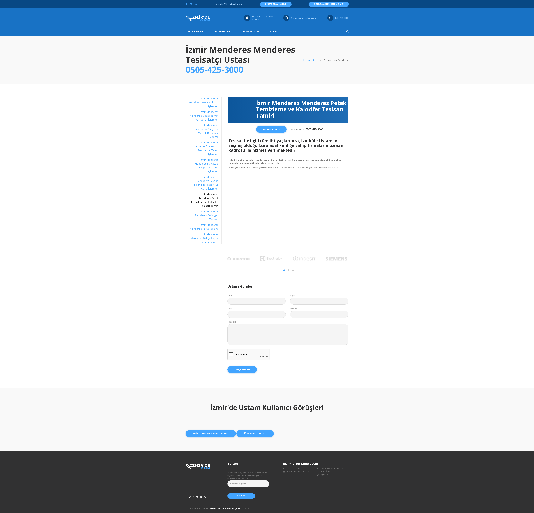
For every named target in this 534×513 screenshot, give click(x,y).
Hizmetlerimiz (223, 31)
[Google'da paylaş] (195, 4)
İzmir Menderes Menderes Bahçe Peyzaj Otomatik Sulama (204, 238)
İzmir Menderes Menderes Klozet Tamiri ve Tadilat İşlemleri (204, 115)
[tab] (203, 102)
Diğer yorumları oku (255, 433)
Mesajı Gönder (242, 369)
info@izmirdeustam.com (298, 471)
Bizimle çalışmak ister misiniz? (304, 18)
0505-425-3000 (341, 18)
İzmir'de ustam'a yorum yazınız (211, 433)
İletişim (273, 31)
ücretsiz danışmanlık (275, 4)
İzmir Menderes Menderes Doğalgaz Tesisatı (206, 215)
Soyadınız (294, 295)
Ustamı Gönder (271, 129)
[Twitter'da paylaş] (191, 4)
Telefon (293, 308)
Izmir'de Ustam (194, 31)
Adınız (230, 295)
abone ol (241, 496)
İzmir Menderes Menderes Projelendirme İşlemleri (203, 102)
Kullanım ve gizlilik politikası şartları (225, 508)
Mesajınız (231, 321)
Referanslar (250, 31)
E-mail (230, 308)
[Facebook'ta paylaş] (186, 4)
